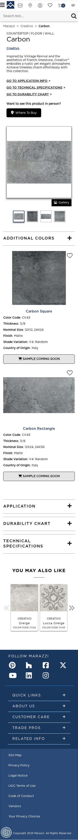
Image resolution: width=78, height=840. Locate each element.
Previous (6, 608)
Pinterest (13, 665)
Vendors (14, 806)
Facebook (47, 665)
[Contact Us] (20, 6)
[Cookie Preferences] (6, 832)
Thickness (10, 323)
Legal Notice (18, 775)
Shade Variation (15, 342)
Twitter (64, 665)
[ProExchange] (73, 6)
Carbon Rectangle (39, 428)
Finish (7, 335)
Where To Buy (26, 112)
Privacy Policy (18, 765)
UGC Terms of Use (22, 785)
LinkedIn (30, 675)
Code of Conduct (21, 796)
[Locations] (30, 6)
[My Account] (40, 6)
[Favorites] (50, 6)
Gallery (63, 202)
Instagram (47, 675)
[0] (60, 6)
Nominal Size (13, 329)
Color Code (11, 317)
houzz (30, 665)
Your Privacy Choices (24, 816)
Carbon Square (39, 311)
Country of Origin (16, 348)
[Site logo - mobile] (10, 5)
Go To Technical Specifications (35, 87)
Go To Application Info (28, 81)
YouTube (13, 675)
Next (71, 608)
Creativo (26, 26)
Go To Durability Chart (29, 94)
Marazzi (9, 26)
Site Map (14, 755)
